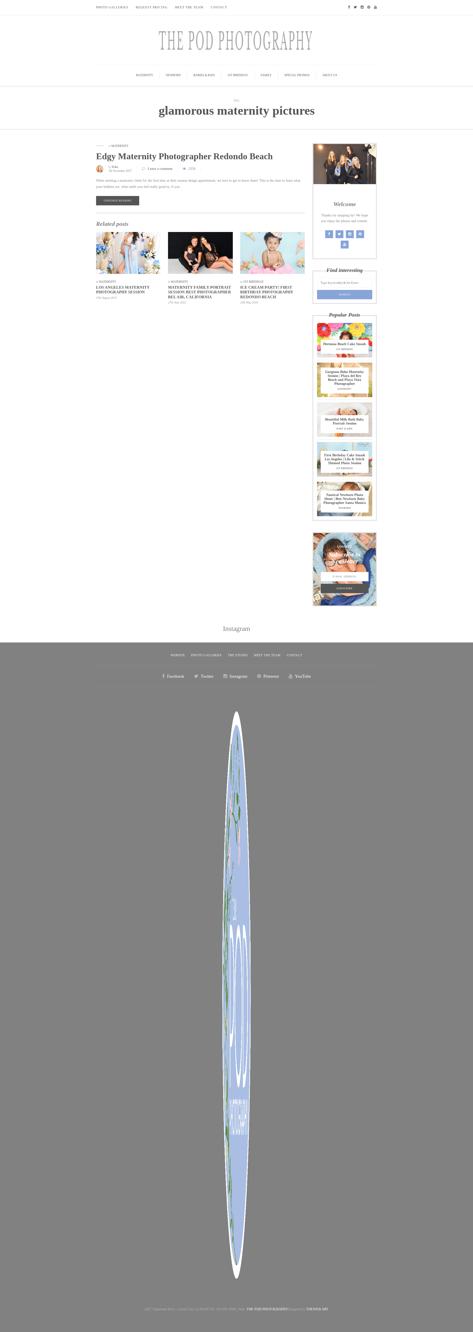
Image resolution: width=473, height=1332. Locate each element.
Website (178, 655)
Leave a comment (160, 169)
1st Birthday (237, 75)
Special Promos (297, 75)
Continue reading (118, 200)
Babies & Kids (204, 75)
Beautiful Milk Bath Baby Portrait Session (344, 421)
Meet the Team (267, 655)
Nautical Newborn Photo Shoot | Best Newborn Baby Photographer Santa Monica (344, 499)
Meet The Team (189, 7)
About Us (329, 75)
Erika (115, 167)
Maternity (144, 75)
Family (266, 75)
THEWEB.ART (317, 1309)
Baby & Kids (345, 428)
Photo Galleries (112, 7)
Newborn (173, 75)
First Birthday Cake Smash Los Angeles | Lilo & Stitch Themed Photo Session (344, 459)
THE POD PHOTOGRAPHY (267, 1309)
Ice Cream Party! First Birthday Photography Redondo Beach (266, 292)
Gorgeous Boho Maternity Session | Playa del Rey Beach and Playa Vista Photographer (344, 378)
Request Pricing (152, 7)
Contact (219, 7)
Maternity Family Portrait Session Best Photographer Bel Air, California (199, 292)
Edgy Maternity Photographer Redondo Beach (184, 156)
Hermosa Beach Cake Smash (344, 344)
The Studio (238, 655)
